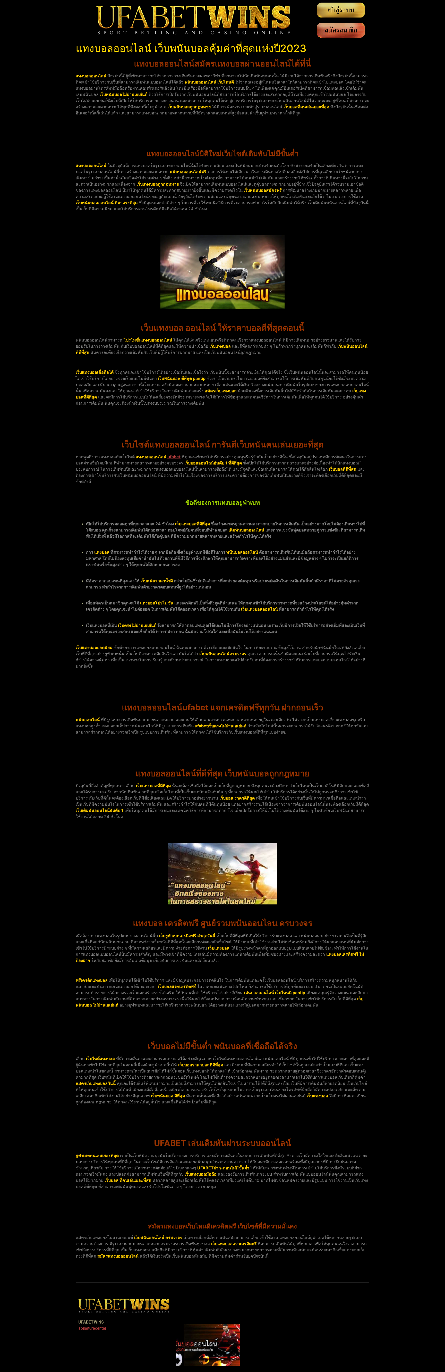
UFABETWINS (91, 1322)
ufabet (174, 456)
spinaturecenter (92, 1328)
